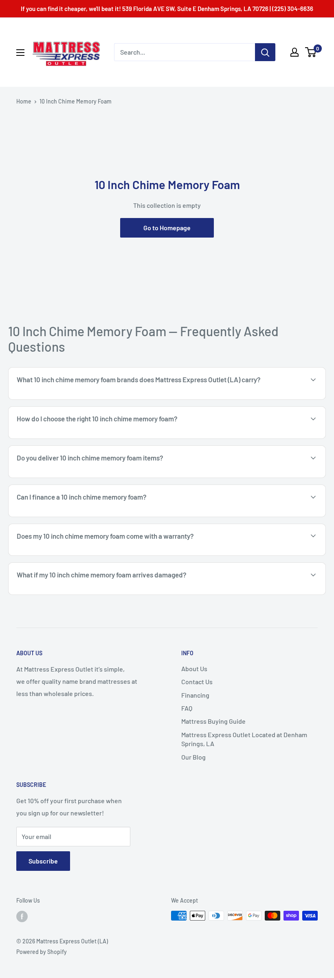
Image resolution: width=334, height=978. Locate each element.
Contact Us (197, 681)
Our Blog (193, 757)
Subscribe (43, 861)
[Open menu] (20, 52)
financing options (80, 516)
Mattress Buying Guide (213, 721)
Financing (195, 695)
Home (23, 101)
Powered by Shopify (41, 951)
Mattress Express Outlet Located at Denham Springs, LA (244, 739)
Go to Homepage (167, 227)
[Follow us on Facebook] (22, 916)
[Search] (265, 52)
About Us (194, 668)
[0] (311, 52)
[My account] (294, 52)
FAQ (186, 708)
